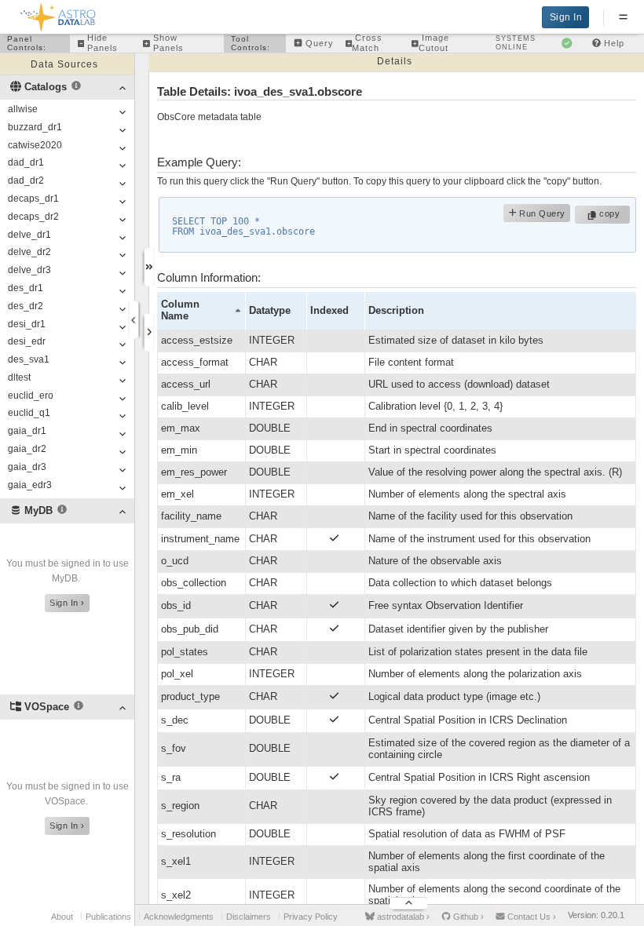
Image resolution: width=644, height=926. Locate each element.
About (62, 916)
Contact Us (530, 916)
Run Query (541, 213)
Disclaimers (248, 916)
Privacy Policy (311, 916)
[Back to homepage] (58, 14)
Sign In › (67, 602)
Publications (108, 916)
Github (467, 916)
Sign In (566, 17)
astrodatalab (402, 916)
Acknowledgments (179, 916)
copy (611, 213)
